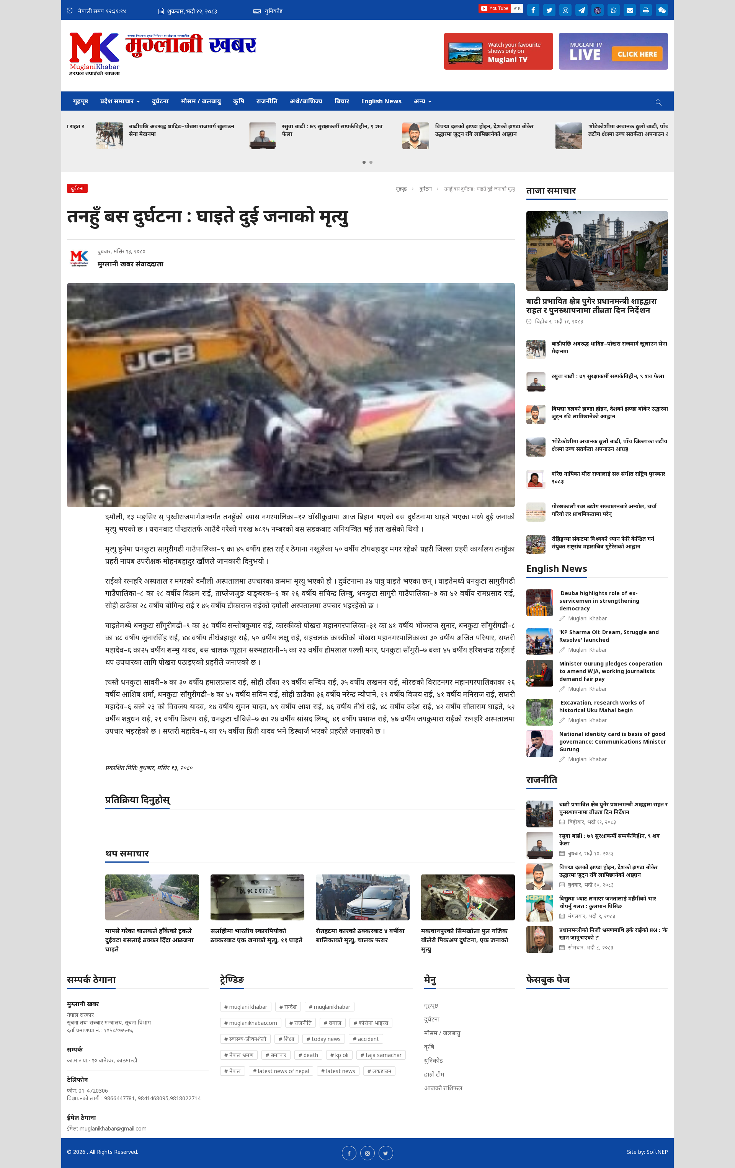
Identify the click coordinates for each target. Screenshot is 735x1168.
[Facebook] (533, 10)
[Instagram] (565, 10)
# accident (366, 1038)
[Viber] (597, 10)
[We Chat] (662, 10)
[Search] (659, 101)
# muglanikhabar (329, 1006)
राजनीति (267, 101)
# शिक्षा (286, 1038)
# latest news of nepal (281, 1071)
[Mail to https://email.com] (630, 10)
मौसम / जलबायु (201, 101)
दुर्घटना (160, 101)
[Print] (646, 10)
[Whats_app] (614, 10)
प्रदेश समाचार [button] (117, 101)
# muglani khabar (245, 1006)
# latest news (338, 1071)
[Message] (581, 10)
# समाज (332, 1022)
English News (381, 101)
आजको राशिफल (443, 1088)
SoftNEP (657, 1151)
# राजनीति (300, 1022)
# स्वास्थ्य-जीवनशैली (245, 1038)
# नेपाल (232, 1071)
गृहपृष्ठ (80, 101)
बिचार (342, 101)
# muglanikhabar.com (250, 1022)
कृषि (238, 101)
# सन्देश (288, 1006)
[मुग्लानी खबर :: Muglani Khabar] (163, 56)
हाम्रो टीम (434, 1074)
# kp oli (339, 1055)
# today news (324, 1038)
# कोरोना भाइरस (371, 1022)
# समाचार (276, 1055)
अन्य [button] (420, 101)
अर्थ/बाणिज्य (306, 101)
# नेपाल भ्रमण (238, 1055)
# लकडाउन (379, 1071)
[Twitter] (549, 10)
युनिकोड (433, 1060)
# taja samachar (381, 1055)
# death (308, 1055)
